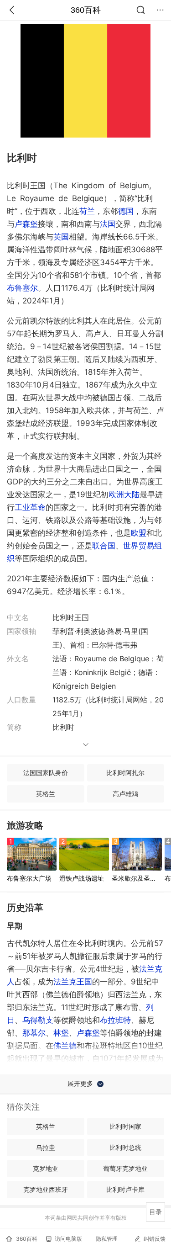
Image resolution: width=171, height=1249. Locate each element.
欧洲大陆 (124, 494)
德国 (126, 211)
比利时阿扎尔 (125, 772)
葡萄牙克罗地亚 (125, 1168)
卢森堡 (26, 224)
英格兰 (45, 793)
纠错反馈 (155, 1238)
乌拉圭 (45, 1147)
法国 (107, 224)
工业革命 (30, 507)
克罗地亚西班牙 (45, 1189)
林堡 (61, 1032)
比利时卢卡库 (125, 1189)
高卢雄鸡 (125, 793)
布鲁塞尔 (22, 287)
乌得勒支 (37, 1020)
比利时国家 (125, 1126)
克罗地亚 (45, 1168)
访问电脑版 (68, 1238)
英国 (61, 236)
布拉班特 (115, 1020)
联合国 (103, 545)
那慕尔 (34, 1032)
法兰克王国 (72, 981)
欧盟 (138, 532)
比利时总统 (125, 1147)
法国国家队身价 (45, 772)
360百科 (86, 10)
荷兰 (87, 211)
